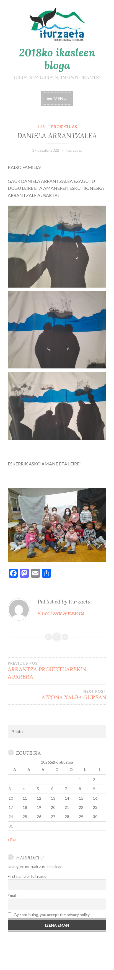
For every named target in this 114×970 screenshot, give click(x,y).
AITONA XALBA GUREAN (74, 695)
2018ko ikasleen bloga (57, 59)
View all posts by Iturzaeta (61, 612)
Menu (60, 98)
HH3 (41, 126)
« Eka (12, 839)
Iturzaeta (74, 150)
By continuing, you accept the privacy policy (52, 914)
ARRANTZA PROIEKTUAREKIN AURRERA (47, 670)
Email (12, 895)
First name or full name (27, 876)
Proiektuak (64, 126)
